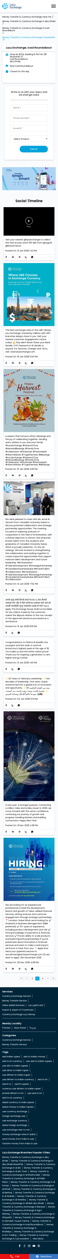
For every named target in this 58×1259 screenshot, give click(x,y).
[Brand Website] (38, 1246)
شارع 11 (33, 1027)
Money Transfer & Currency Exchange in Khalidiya (28, 1228)
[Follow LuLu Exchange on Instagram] (29, 1246)
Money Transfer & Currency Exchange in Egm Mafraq (28, 1210)
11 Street (6, 1027)
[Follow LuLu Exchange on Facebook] (19, 1246)
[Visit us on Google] (24, 1246)
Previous (27, 978)
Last (53, 978)
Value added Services (13, 1005)
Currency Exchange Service (16, 996)
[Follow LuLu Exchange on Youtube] (34, 1246)
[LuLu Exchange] (11, 6)
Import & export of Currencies (17, 1009)
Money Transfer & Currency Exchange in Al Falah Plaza (26, 1178)
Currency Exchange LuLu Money (18, 1014)
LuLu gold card (35, 1005)
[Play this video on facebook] (29, 222)
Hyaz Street (20, 1027)
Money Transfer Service (14, 1000)
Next (48, 978)
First (21, 978)
